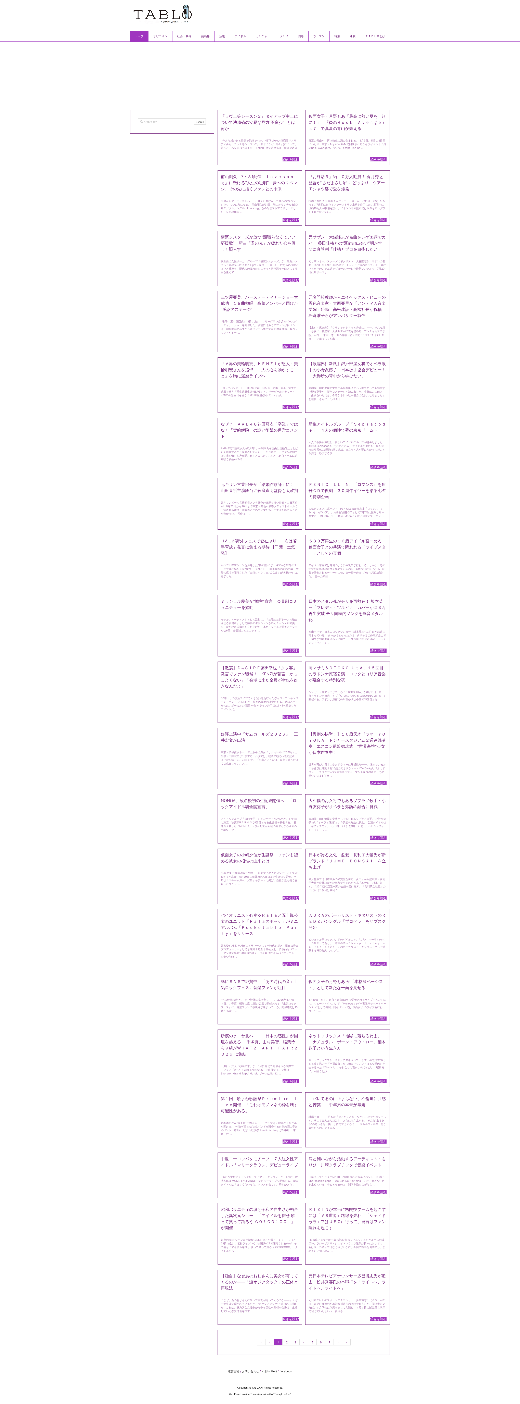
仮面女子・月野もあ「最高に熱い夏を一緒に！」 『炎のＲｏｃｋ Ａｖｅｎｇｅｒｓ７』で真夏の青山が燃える (347, 122)
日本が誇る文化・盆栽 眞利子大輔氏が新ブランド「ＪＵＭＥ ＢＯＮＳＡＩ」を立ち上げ (347, 861)
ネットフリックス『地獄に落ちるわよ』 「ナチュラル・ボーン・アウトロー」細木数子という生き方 (347, 1041)
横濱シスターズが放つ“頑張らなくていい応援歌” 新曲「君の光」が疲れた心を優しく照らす (258, 243)
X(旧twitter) (269, 1371)
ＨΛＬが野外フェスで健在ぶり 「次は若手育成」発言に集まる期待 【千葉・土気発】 (259, 547)
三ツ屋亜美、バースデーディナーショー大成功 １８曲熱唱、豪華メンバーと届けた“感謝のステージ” (259, 303)
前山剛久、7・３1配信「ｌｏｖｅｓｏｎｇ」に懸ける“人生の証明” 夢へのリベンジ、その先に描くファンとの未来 (259, 182)
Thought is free (282, 1394)
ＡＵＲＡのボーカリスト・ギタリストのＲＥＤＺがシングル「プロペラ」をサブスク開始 (347, 921)
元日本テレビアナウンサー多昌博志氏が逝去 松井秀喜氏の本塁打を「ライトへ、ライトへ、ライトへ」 (347, 1282)
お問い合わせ (250, 1371)
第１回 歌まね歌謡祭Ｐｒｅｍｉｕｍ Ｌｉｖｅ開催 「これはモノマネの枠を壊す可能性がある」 (259, 1104)
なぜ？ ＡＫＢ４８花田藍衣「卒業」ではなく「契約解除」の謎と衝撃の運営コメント (259, 430)
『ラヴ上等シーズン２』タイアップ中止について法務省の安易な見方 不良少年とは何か (259, 122)
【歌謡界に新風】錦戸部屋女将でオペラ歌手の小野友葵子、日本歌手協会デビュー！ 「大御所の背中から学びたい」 (347, 369)
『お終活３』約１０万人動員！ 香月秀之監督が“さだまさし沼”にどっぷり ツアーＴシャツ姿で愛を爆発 (347, 182)
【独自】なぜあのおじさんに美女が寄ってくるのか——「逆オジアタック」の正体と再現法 (259, 1282)
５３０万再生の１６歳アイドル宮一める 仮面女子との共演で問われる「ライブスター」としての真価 (347, 547)
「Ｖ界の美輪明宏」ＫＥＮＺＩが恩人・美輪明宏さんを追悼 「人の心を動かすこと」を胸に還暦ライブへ (259, 369)
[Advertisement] (252, 74)
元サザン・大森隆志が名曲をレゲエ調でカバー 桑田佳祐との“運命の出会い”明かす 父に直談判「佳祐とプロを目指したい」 (347, 243)
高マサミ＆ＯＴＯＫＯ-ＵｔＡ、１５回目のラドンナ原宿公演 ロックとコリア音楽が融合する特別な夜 (347, 673)
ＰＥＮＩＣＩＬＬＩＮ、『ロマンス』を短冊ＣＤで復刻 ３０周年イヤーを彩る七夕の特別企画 (347, 490)
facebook (286, 1371)
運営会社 (233, 1371)
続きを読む (291, 159)
